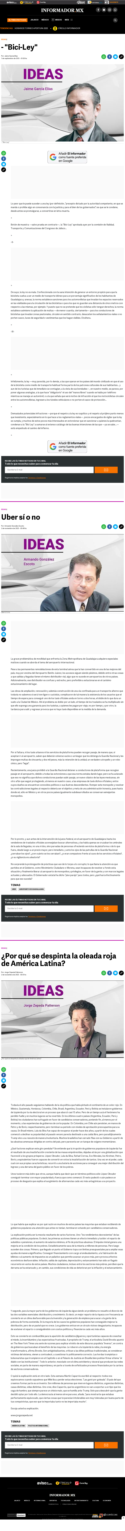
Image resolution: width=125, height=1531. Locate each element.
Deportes (53, 1500)
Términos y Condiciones (37, 478)
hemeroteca (53, 1504)
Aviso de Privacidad (48, 1519)
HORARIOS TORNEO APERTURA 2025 (31, 28)
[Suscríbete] (110, 2)
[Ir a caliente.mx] (81, 2)
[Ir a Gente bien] (81, 1481)
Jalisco (34, 20)
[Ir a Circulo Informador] (25, 1)
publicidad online (69, 1504)
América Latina (18, 1426)
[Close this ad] (123, 1518)
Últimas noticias (17, 20)
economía (107, 1500)
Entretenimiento (81, 1500)
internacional (39, 1500)
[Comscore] (110, 1514)
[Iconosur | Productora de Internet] (11, 1514)
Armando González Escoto (14, 526)
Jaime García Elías (11, 56)
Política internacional (38, 1426)
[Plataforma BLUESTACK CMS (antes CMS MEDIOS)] (21, 1514)
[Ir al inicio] (36, 10)
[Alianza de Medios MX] (97, 1514)
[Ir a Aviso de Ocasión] (44, 1481)
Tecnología (65, 1500)
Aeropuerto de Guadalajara (31, 889)
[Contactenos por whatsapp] (115, 9)
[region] (62, 1525)
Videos (58, 20)
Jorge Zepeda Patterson (14, 972)
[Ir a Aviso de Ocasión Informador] (12, 1)
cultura (95, 1500)
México (45, 20)
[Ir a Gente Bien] (40, 1)
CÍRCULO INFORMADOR (69, 28)
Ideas (3, 39)
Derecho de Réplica (61, 1519)
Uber (14, 889)
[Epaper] (94, 2)
